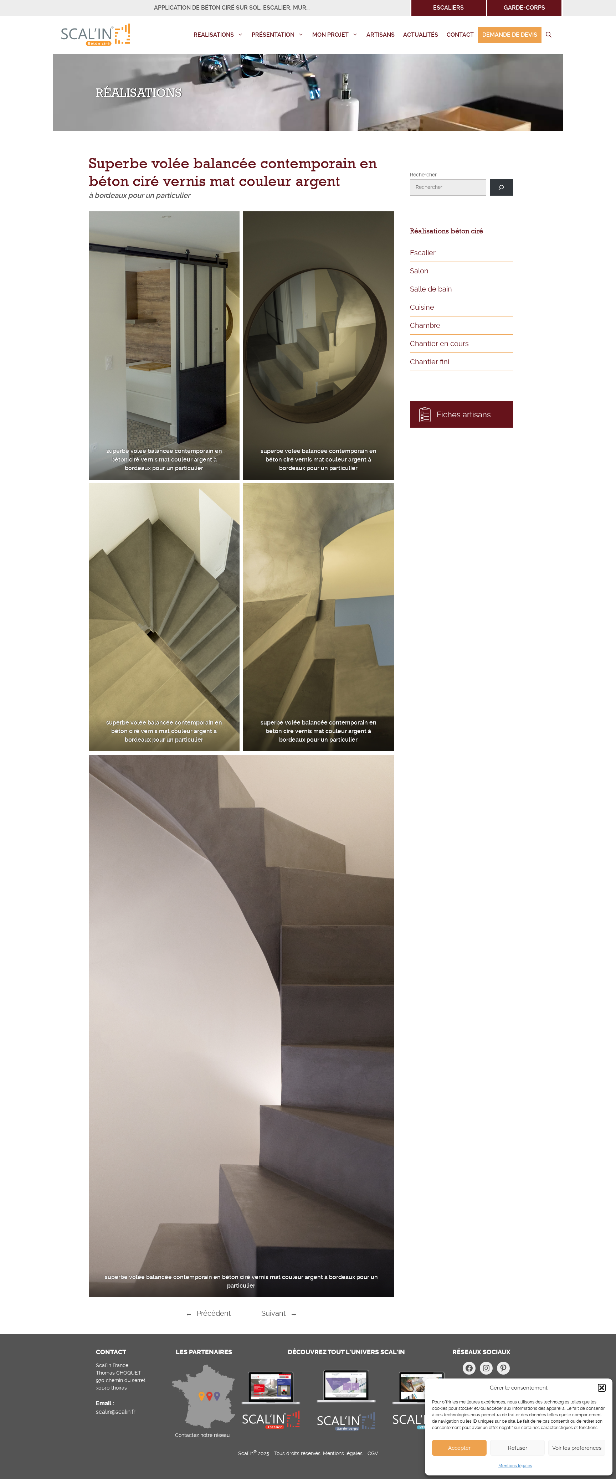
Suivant (273, 1313)
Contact (460, 34)
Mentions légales (515, 1465)
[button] (601, 1387)
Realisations (214, 34)
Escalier (423, 252)
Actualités (420, 34)
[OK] (501, 187)
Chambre (425, 325)
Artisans (380, 34)
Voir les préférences (576, 1448)
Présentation (273, 34)
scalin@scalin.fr (115, 1411)
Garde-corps (524, 7)
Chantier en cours (439, 343)
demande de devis (509, 34)
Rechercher (423, 174)
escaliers (448, 7)
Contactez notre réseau (202, 1435)
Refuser (517, 1448)
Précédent (214, 1313)
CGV (373, 1453)
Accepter (459, 1448)
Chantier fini (429, 361)
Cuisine (422, 307)
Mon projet (330, 34)
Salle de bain (431, 289)
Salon (419, 271)
